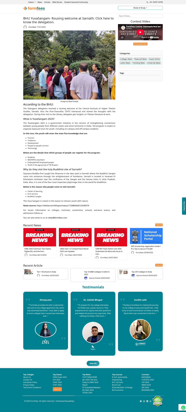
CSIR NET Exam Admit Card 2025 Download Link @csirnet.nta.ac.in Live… (108, 251)
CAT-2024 (145, 382)
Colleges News (126, 59)
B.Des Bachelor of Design (122, 387)
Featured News (141, 59)
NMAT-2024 (146, 385)
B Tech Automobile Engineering (119, 378)
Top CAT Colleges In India (142, 272)
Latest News (125, 63)
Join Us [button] (57, 389)
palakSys (70, 401)
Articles (47, 2)
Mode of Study (139, 8)
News (40, 2)
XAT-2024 (145, 387)
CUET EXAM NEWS (89, 377)
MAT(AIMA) (146, 377)
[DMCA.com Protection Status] (157, 401)
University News (153, 63)
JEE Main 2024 (88, 390)
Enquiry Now (184, 206)
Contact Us (27, 380)
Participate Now (140, 44)
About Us (27, 377)
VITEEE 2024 (87, 392)
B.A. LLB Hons (117, 382)
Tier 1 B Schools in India (46, 272)
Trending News (139, 63)
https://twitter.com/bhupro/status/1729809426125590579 (63, 205)
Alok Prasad (73, 101)
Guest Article (154, 59)
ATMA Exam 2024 (60, 377)
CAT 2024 (56, 380)
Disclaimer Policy (30, 382)
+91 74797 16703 (156, 2)
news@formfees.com (57, 217)
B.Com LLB (116, 385)
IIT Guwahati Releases (91, 387)
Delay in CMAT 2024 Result (90, 383)
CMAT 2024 (57, 382)
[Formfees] (69, 9)
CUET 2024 (57, 385)
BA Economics (117, 390)
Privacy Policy (28, 385)
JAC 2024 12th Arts (89, 380)
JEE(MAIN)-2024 (148, 390)
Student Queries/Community (76, 2)
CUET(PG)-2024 (148, 380)
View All (159, 225)
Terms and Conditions (32, 387)
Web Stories (57, 2)
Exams (31, 2)
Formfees (32, 27)
